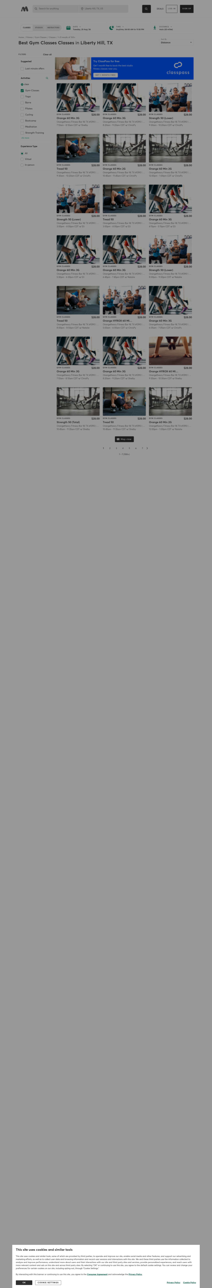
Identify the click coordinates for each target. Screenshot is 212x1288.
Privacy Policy (135, 1274)
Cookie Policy (189, 1283)
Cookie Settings (48, 1283)
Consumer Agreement (97, 1274)
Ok (24, 1283)
